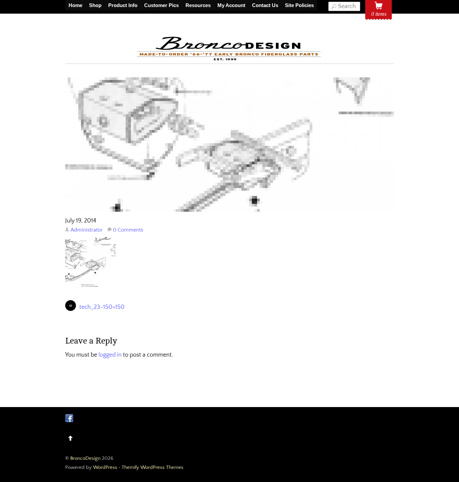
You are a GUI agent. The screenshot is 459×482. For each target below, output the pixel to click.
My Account (231, 5)
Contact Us (265, 5)
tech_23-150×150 (97, 307)
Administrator (87, 230)
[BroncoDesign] (229, 59)
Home (75, 5)
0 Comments (128, 230)
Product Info (122, 5)
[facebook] (69, 418)
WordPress (105, 467)
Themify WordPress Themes (152, 467)
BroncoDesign (85, 458)
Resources (198, 5)
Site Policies (299, 5)
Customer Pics (161, 5)
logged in (110, 355)
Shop (95, 5)
